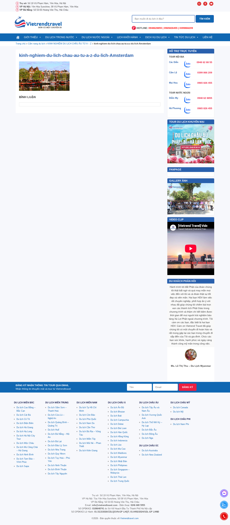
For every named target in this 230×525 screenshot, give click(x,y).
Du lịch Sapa (23, 466)
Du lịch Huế (53, 429)
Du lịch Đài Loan (118, 428)
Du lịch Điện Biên (25, 423)
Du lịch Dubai (116, 424)
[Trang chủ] (18, 37)
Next (209, 198)
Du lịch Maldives (118, 453)
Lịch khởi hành (127, 37)
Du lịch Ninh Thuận (57, 465)
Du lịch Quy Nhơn (56, 453)
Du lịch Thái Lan (118, 477)
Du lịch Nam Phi (181, 424)
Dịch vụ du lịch (156, 37)
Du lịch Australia (150, 450)
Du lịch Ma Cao (117, 449)
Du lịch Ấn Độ (117, 407)
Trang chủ (20, 43)
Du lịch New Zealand (152, 454)
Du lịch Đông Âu (150, 434)
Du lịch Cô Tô (23, 419)
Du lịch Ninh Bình (25, 454)
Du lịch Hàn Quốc (119, 432)
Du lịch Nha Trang (56, 449)
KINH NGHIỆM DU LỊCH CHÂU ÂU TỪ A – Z (69, 43)
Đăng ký (187, 387)
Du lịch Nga (147, 438)
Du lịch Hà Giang (25, 427)
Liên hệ (207, 37)
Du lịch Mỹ (178, 411)
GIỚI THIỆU (31, 37)
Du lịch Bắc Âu (149, 429)
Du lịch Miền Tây (87, 439)
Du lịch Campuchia (119, 420)
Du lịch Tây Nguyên (57, 473)
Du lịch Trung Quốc (119, 481)
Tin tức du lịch (184, 37)
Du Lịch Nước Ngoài (95, 37)
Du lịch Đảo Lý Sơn (57, 445)
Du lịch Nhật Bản (118, 461)
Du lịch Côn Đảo (87, 415)
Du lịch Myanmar (118, 457)
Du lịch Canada (180, 407)
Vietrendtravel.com (129, 518)
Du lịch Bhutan (117, 411)
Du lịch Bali (116, 415)
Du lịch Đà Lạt (55, 441)
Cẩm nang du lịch (36, 43)
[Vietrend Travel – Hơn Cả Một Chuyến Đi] (38, 22)
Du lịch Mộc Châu (25, 443)
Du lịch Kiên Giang (88, 450)
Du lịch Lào (115, 444)
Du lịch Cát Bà (24, 415)
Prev (171, 198)
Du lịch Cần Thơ (87, 427)
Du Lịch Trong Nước (59, 37)
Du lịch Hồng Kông (119, 436)
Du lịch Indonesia (118, 440)
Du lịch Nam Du (86, 423)
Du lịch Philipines (118, 465)
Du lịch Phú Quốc (87, 419)
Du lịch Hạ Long (24, 431)
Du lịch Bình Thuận (57, 469)
